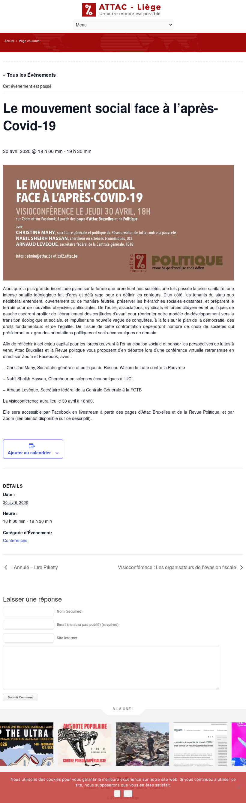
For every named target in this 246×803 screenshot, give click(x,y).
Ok (117, 793)
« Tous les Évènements (29, 74)
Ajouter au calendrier (29, 452)
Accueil (9, 41)
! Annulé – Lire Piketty (34, 567)
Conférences (15, 540)
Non (128, 793)
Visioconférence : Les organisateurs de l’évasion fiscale (177, 567)
